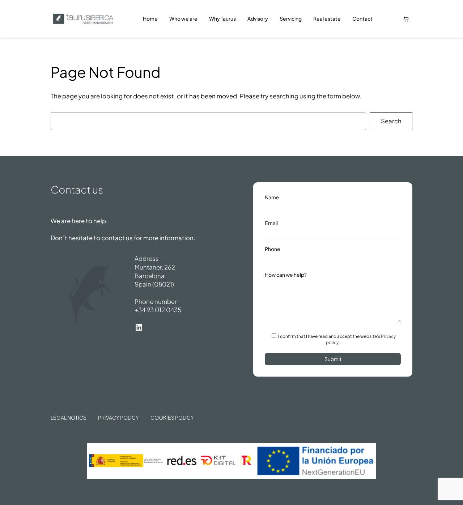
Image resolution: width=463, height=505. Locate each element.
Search (391, 121)
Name (272, 197)
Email (271, 223)
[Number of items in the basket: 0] (406, 19)
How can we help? (286, 274)
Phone (272, 249)
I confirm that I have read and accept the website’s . (336, 339)
